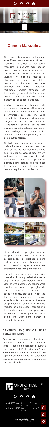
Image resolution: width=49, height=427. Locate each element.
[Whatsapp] (43, 407)
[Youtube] (27, 3)
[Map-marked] (33, 3)
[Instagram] (15, 3)
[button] (24, 27)
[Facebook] (21, 3)
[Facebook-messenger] (43, 421)
